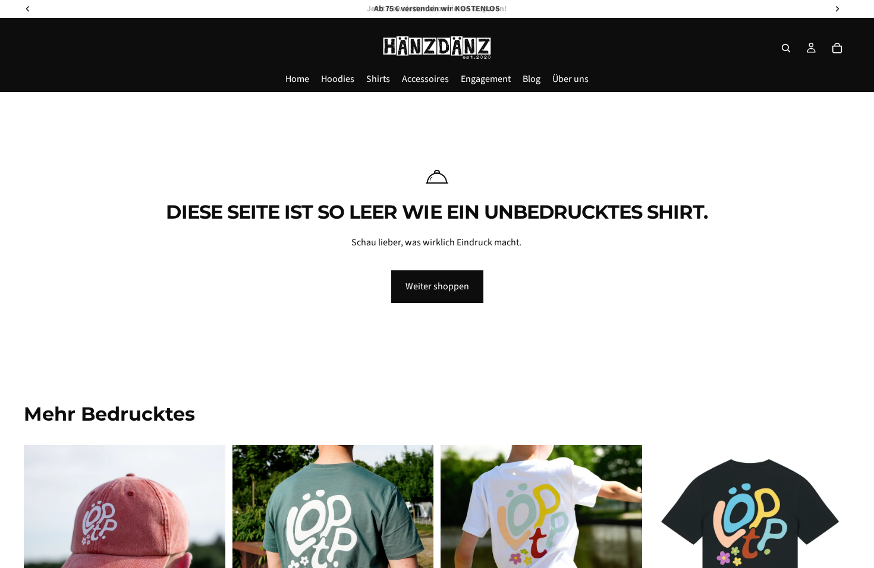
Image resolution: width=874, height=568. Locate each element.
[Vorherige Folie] (250, 545)
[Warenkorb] (837, 48)
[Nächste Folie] (415, 545)
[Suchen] (786, 48)
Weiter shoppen (437, 286)
